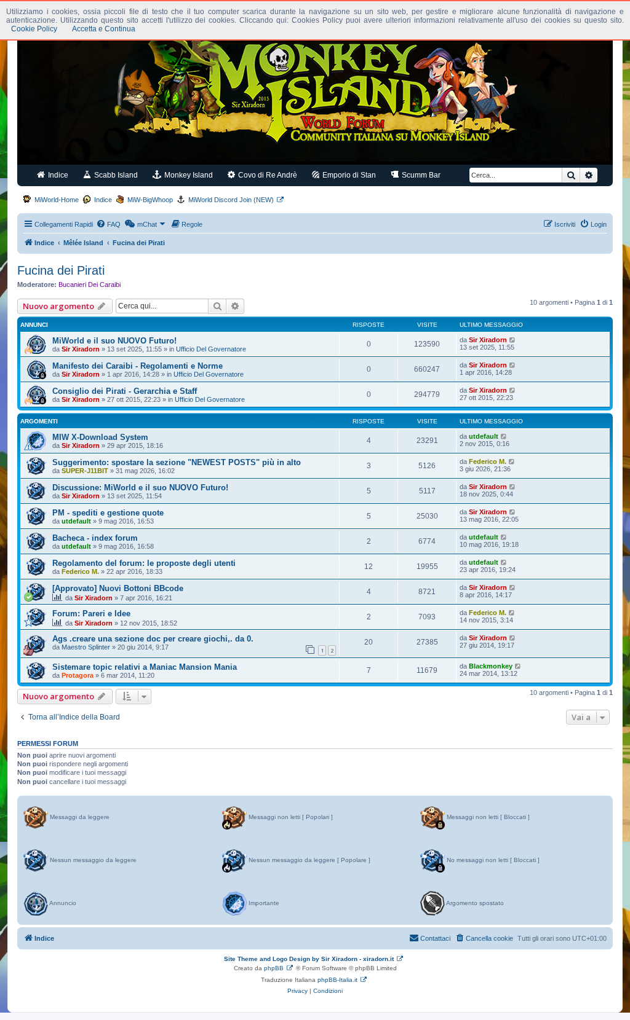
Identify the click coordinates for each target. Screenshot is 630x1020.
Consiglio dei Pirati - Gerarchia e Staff (124, 391)
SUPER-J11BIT (85, 470)
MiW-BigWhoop (150, 199)
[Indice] (315, 91)
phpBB (274, 968)
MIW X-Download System (100, 437)
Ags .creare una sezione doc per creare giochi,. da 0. (152, 638)
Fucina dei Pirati (61, 270)
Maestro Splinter (86, 647)
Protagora (78, 675)
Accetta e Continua (103, 29)
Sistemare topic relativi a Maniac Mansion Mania (144, 667)
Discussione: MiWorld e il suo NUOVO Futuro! (140, 487)
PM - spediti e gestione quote (108, 512)
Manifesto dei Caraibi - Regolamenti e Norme (137, 366)
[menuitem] (108, 224)
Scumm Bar (420, 175)
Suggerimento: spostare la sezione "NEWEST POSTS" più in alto (176, 462)
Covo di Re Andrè (266, 175)
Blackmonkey (490, 666)
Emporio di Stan (348, 175)
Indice (57, 175)
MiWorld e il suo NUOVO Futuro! (114, 340)
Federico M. (487, 461)
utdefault (483, 436)
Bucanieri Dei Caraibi (89, 284)
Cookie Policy (34, 29)
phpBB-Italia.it (337, 979)
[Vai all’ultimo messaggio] (513, 339)
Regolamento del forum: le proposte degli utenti (144, 563)
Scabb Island (115, 175)
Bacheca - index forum (95, 538)
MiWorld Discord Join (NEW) (231, 199)
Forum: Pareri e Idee (91, 613)
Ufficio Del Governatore (211, 349)
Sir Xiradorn (81, 349)
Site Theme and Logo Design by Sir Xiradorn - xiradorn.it (309, 958)
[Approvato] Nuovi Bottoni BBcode (117, 588)
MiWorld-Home (56, 199)
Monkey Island (187, 175)
